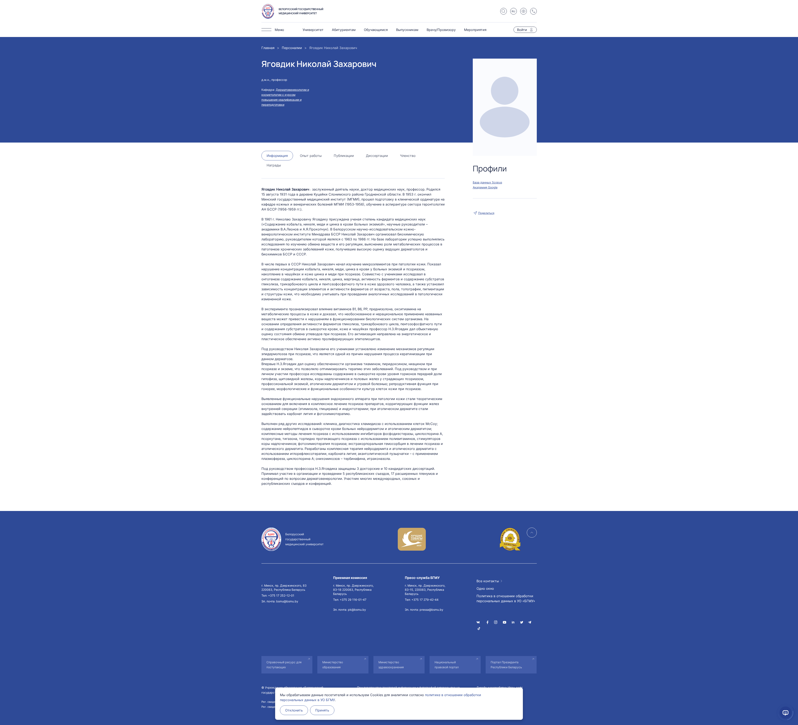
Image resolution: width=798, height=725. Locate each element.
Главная (268, 48)
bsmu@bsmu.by (287, 601)
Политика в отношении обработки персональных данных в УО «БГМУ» (506, 598)
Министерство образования (332, 664)
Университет (313, 30)
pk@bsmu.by (357, 609)
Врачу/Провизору (441, 30)
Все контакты (488, 581)
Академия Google (485, 187)
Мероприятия (475, 30)
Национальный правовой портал (447, 664)
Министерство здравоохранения (391, 664)
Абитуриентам (344, 30)
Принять (322, 710)
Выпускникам (407, 30)
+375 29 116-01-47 (353, 599)
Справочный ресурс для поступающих (284, 664)
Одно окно (485, 588)
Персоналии (292, 48)
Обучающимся (376, 30)
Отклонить (294, 710)
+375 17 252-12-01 (281, 595)
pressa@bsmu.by (431, 609)
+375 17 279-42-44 (424, 599)
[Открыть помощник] (785, 712)
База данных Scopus (487, 182)
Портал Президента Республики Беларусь (506, 664)
